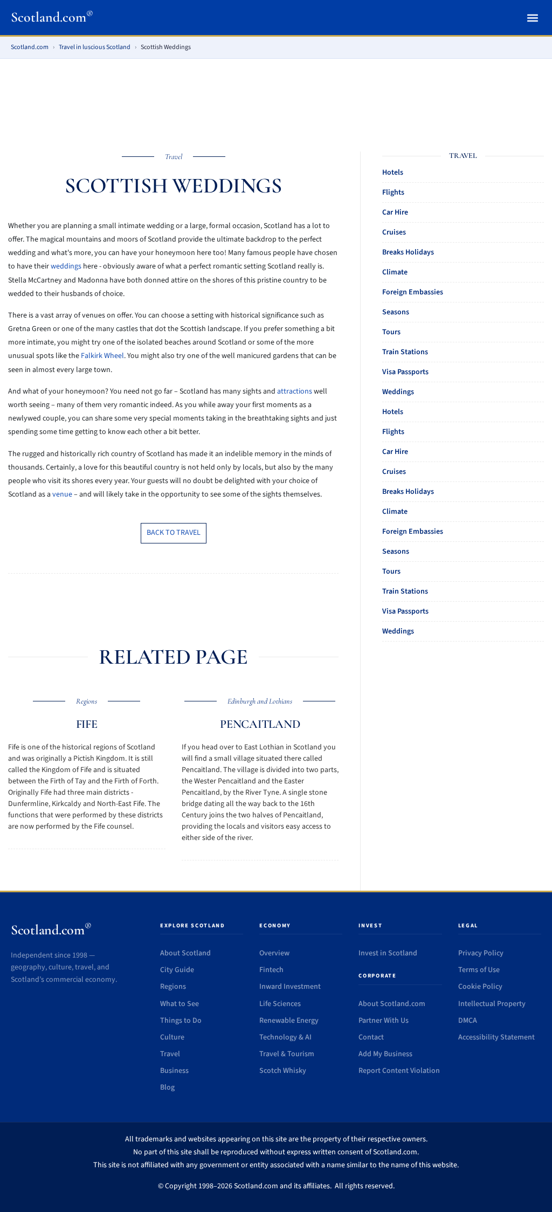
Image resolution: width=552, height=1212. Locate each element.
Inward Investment (290, 986)
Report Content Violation (399, 1070)
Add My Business (385, 1054)
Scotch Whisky (282, 1070)
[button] (532, 17)
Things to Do (181, 1020)
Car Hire (395, 212)
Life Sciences (280, 1003)
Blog (167, 1087)
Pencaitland (260, 724)
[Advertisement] (276, 98)
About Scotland (185, 953)
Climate (395, 272)
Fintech (271, 970)
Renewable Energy (289, 1020)
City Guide (177, 970)
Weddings (398, 392)
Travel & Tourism (286, 1054)
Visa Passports (405, 372)
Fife (87, 724)
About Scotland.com (391, 1003)
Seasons (395, 312)
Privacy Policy (480, 953)
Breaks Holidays (408, 252)
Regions (86, 701)
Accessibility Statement (496, 1037)
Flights (393, 192)
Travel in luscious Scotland (94, 47)
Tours (391, 332)
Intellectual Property (492, 1003)
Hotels (392, 172)
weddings (66, 266)
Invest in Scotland (387, 953)
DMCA (467, 1020)
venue (62, 494)
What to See (179, 1003)
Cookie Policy (480, 986)
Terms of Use (479, 970)
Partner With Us (383, 1020)
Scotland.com (52, 17)
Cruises (394, 232)
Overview (274, 953)
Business (174, 1070)
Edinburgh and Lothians (259, 701)
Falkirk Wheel (102, 355)
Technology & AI (285, 1037)
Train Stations (405, 352)
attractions (294, 391)
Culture (172, 1037)
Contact (371, 1037)
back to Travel (174, 532)
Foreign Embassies (412, 292)
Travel (173, 156)
